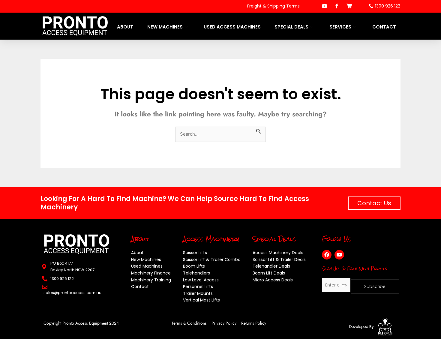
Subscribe (375, 287)
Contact (384, 27)
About (125, 27)
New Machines (165, 27)
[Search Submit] (258, 130)
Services (340, 27)
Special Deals (291, 27)
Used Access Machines (232, 27)
